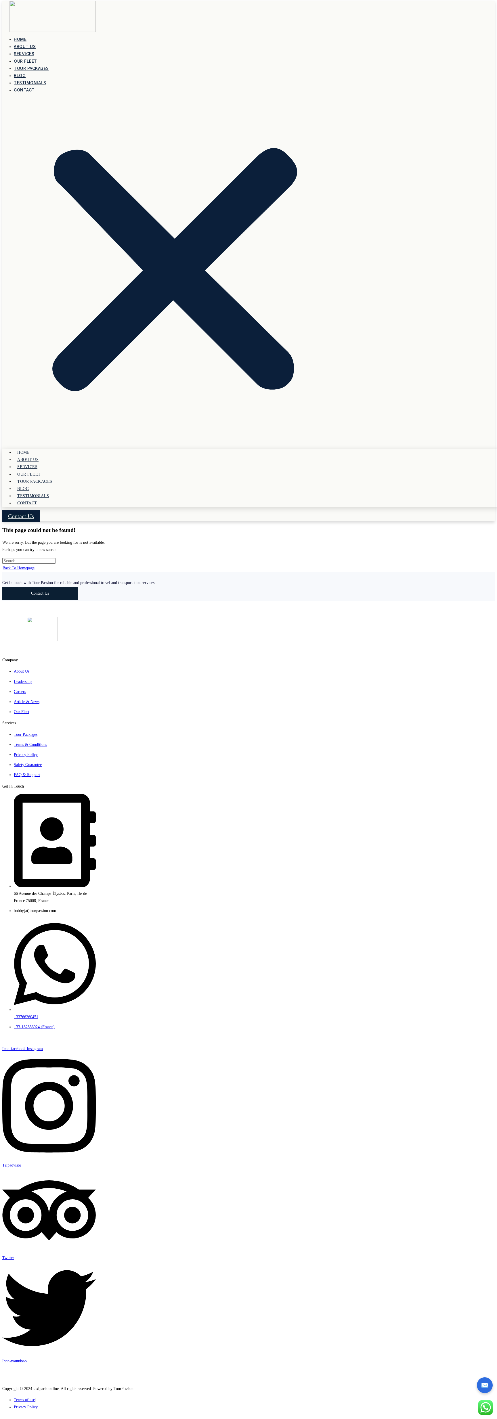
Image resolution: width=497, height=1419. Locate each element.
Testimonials (30, 82)
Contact (24, 89)
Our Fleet (25, 61)
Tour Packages (31, 68)
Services (24, 53)
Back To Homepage (19, 568)
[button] (174, 271)
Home (20, 39)
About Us (25, 46)
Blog (20, 75)
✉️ (485, 1385)
